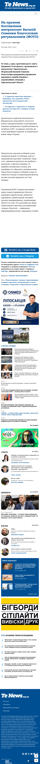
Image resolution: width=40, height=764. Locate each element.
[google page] (23, 754)
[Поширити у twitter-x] (30, 51)
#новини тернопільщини (28, 280)
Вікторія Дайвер (17, 482)
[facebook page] (26, 754)
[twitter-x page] (29, 754)
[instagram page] (37, 754)
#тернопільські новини (28, 284)
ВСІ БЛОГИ (35, 525)
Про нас (6, 701)
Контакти (6, 704)
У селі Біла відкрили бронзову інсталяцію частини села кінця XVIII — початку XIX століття (19, 390)
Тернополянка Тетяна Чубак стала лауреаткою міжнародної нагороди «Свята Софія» (26, 396)
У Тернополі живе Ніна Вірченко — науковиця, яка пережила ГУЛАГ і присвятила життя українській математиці (25, 367)
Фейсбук (4, 271)
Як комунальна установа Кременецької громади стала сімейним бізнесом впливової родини (20, 646)
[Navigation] (35, 13)
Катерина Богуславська (20, 462)
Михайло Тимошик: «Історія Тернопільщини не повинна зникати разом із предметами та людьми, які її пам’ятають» (19, 516)
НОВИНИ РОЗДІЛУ (33, 594)
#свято (33, 282)
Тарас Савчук (16, 475)
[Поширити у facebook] (26, 51)
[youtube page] (31, 754)
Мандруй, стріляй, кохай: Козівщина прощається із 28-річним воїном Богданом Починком (20, 664)
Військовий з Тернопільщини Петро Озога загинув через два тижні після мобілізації (21, 640)
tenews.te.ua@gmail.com (28, 264)
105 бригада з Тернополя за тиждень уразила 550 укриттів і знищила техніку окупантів (19, 109)
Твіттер (32, 267)
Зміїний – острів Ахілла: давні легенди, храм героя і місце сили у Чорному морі (19, 413)
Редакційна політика (11, 708)
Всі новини (34, 425)
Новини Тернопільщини (18, 276)
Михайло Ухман (17, 534)
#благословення (11, 280)
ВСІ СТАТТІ (35, 451)
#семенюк (5, 284)
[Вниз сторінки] (36, 760)
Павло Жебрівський (18, 553)
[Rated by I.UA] (33, 761)
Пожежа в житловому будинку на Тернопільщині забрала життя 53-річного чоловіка (19, 420)
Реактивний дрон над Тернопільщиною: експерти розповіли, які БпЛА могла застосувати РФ (20, 670)
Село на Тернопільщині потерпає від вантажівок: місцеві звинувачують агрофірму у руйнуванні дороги (20, 659)
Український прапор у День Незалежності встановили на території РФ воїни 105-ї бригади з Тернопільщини (26, 359)
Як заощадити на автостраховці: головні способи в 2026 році (18, 384)
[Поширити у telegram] (37, 51)
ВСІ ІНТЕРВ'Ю (34, 492)
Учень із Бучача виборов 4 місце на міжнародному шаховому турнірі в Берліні (26, 374)
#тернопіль (14, 284)
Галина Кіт (15, 545)
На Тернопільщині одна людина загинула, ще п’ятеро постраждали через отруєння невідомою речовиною (19, 406)
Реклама (6, 711)
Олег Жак (16, 43)
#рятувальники (24, 282)
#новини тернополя (9, 282)
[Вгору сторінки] (36, 756)
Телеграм (33, 271)
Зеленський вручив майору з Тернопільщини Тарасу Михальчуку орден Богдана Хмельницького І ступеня (26, 351)
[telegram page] (34, 754)
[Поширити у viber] (33, 51)
